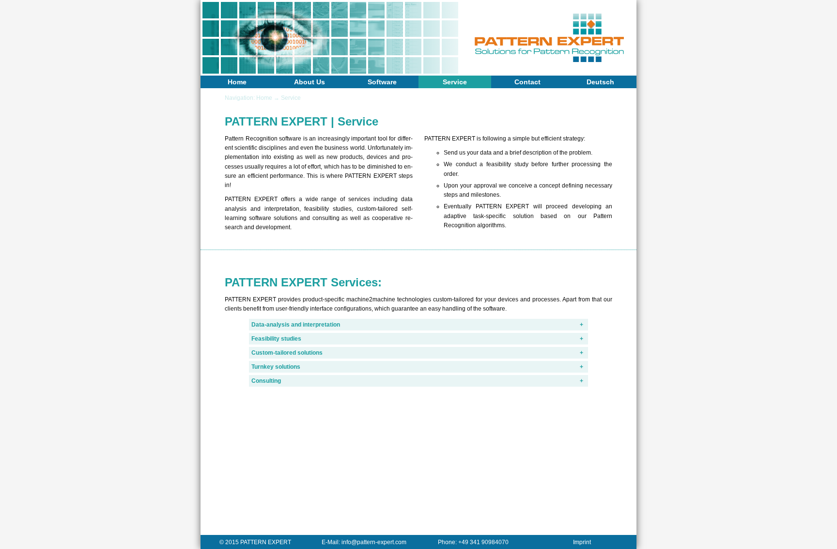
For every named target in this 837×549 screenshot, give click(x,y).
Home (237, 82)
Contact (527, 82)
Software (382, 82)
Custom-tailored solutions (287, 352)
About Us (309, 82)
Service (455, 82)
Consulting (266, 380)
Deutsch (600, 82)
